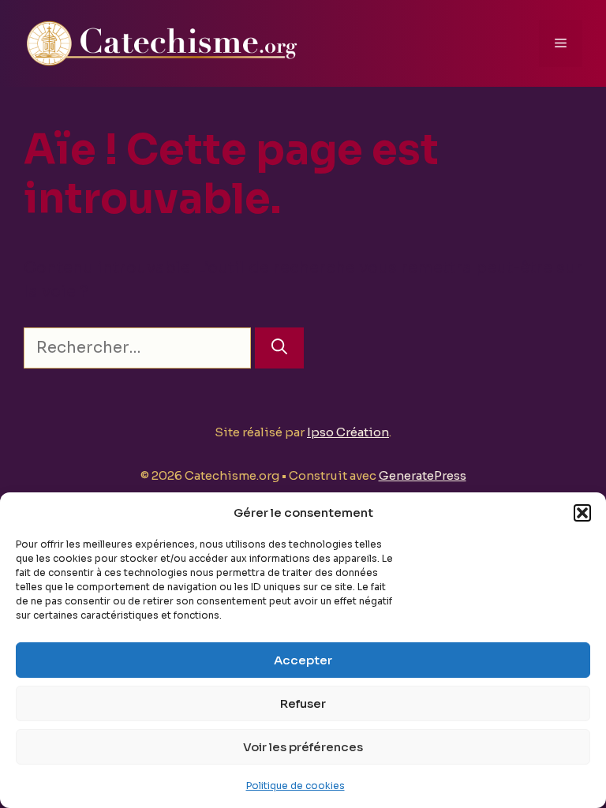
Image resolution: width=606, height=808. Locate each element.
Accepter (303, 660)
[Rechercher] (279, 347)
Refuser (303, 703)
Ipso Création (348, 432)
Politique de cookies (295, 785)
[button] (582, 513)
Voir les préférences (303, 746)
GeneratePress (422, 475)
